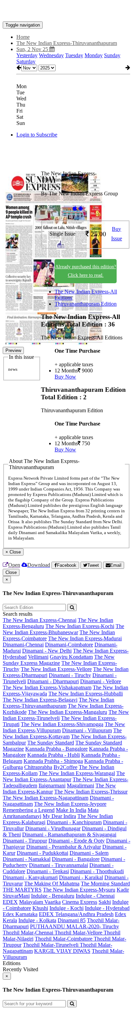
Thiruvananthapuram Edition (86, 304)
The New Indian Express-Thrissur (91, 792)
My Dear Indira (59, 816)
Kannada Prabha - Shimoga (53, 761)
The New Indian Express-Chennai (39, 620)
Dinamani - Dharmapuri (53, 681)
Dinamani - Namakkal (26, 859)
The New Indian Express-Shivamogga (62, 724)
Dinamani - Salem (89, 853)
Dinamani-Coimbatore (69, 644)
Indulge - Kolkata (37, 920)
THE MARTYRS (22, 890)
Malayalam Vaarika (40, 902)
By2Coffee (65, 767)
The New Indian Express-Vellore (56, 669)
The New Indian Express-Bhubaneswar (63, 629)
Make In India (71, 810)
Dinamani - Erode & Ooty (76, 841)
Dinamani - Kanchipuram (74, 822)
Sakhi (105, 902)
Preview (13, 350)
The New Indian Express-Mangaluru (67, 712)
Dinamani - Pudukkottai (42, 853)
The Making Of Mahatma (51, 883)
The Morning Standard (105, 883)
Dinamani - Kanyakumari (30, 877)
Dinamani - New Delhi (47, 651)
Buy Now (65, 377)
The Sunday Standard (50, 743)
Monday (94, 55)
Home (23, 37)
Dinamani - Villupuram (87, 730)
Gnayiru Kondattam (71, 657)
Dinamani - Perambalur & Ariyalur (63, 847)
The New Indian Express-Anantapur (64, 776)
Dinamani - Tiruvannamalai (58, 865)
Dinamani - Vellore (100, 681)
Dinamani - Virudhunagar (52, 828)
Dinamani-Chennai (23, 644)
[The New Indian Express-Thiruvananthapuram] (66, 11)
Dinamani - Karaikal (81, 877)
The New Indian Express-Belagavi (40, 700)
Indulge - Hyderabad (107, 908)
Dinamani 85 (72, 920)
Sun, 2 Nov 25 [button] (32, 49)
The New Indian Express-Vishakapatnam (47, 687)
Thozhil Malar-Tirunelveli (51, 945)
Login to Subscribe (36, 135)
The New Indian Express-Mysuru (79, 890)
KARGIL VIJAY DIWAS (62, 951)
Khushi (40, 908)
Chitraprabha (38, 767)
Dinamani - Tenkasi (48, 871)
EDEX (10, 902)
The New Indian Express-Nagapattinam (45, 798)
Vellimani (38, 657)
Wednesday (51, 55)
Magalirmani (80, 785)
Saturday (25, 61)
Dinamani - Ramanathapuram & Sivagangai (69, 834)
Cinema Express (79, 902)
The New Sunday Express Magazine (59, 660)
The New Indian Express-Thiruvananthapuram (58, 703)
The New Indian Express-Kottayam (62, 733)
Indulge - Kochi (66, 908)
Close (11, 572)
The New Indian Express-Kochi (79, 626)
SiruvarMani (16, 896)
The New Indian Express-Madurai (85, 638)
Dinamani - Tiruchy (70, 675)
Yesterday (27, 55)
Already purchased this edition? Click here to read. (85, 271)
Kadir (123, 890)
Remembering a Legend (29, 810)
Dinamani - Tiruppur (25, 841)
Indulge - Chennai (95, 896)
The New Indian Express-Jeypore (70, 804)
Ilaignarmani (52, 785)
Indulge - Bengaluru (52, 896)
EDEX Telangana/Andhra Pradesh (76, 914)
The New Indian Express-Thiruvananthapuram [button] (66, 43)
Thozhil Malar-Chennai (29, 932)
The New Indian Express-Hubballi (85, 693)
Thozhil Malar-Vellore (79, 932)
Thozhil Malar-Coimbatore (64, 939)
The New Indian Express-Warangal (77, 773)
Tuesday (74, 55)
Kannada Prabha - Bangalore (56, 749)
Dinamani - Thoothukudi (97, 871)
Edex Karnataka (20, 914)
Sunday (112, 55)
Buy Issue (116, 234)
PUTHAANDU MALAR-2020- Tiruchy (74, 926)
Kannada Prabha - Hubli (53, 755)
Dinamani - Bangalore (76, 859)
